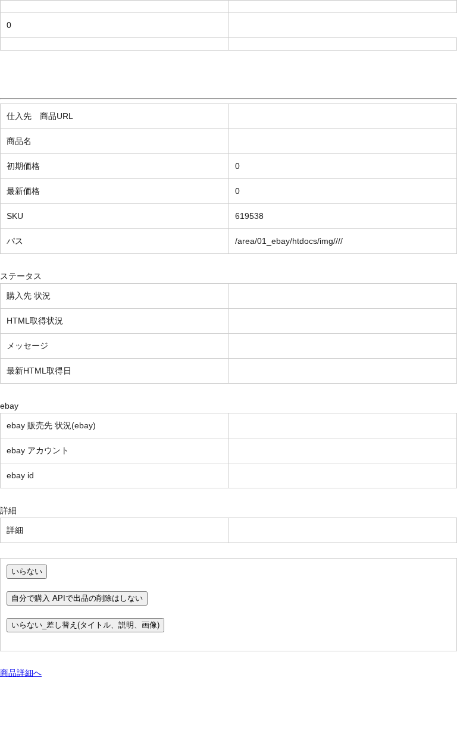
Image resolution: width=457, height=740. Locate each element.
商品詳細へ (21, 673)
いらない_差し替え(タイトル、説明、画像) (85, 624)
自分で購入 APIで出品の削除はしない (77, 598)
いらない (26, 571)
